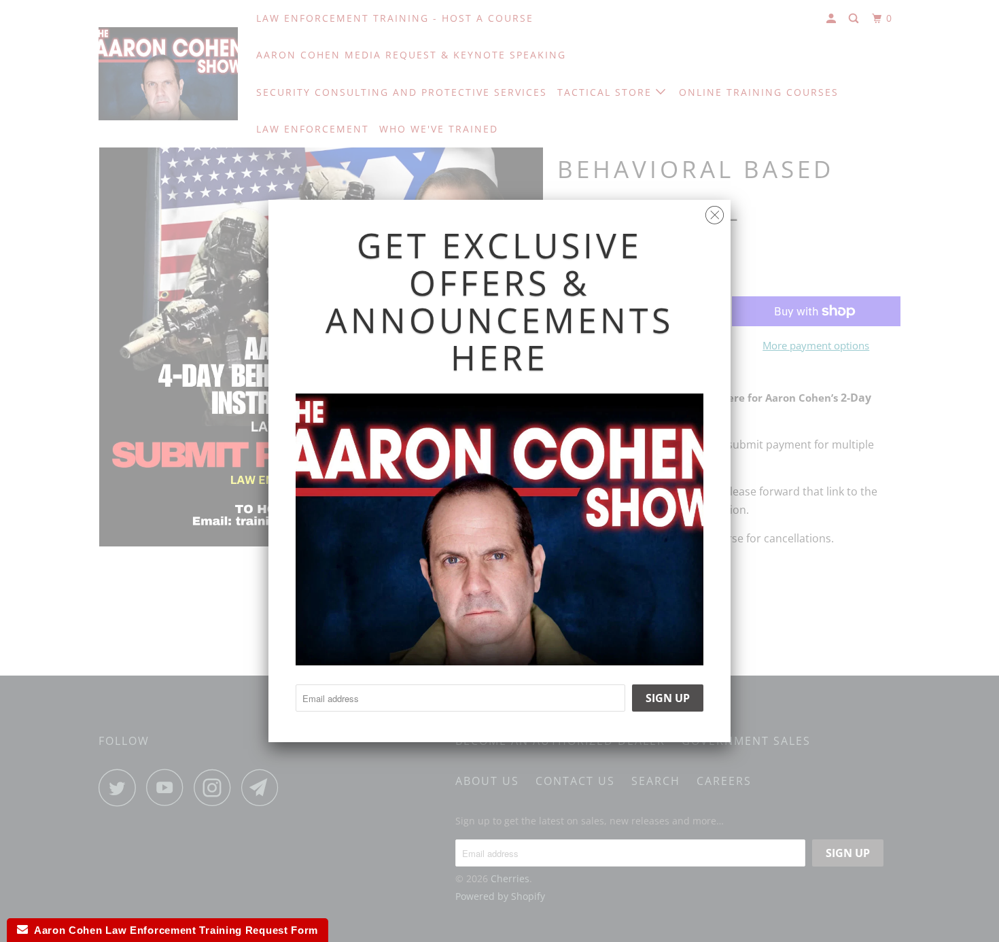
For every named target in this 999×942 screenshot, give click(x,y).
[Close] (714, 212)
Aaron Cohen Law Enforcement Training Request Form (173, 930)
